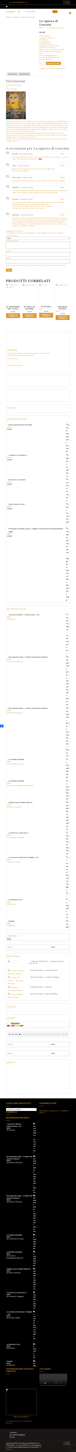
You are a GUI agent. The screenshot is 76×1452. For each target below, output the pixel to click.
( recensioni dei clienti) (55, 28)
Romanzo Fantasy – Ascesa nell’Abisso (44, 994)
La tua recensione (12, 241)
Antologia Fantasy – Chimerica (41, 987)
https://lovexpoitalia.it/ (21, 1417)
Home (8, 17)
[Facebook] (2, 726)
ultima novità (60, 68)
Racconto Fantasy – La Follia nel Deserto (44, 977)
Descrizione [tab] (12, 74)
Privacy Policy (42, 265)
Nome (8, 251)
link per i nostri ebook (15, 365)
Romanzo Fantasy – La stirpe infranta (43, 970)
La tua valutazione (12, 236)
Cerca (55, 11)
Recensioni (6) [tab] (24, 74)
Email (8, 258)
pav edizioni (15, 17)
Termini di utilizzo (54, 265)
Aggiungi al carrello (53, 63)
